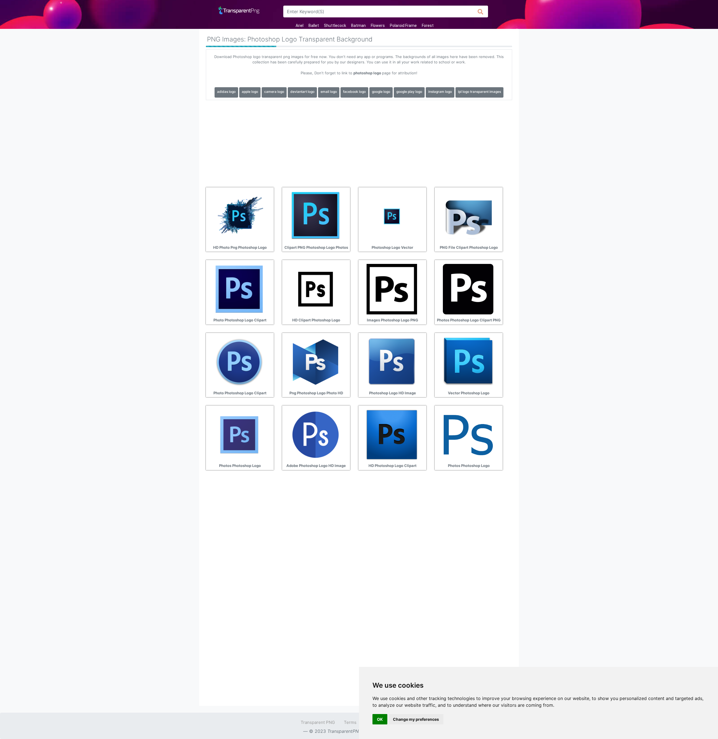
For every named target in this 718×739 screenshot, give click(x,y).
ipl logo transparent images (479, 91)
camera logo (274, 91)
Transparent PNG (318, 722)
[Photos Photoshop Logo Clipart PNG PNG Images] (468, 289)
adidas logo (226, 91)
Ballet (314, 25)
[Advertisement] (359, 141)
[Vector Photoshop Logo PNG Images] (468, 361)
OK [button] (380, 719)
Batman (358, 25)
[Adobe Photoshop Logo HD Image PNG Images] (315, 434)
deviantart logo (302, 91)
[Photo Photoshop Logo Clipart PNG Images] (239, 289)
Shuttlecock (335, 25)
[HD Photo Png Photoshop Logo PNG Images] (239, 216)
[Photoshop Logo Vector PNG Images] (392, 216)
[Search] (480, 11)
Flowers (378, 25)
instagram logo (440, 91)
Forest (428, 25)
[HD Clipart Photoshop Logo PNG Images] (315, 289)
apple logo (250, 91)
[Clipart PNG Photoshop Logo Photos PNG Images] (315, 216)
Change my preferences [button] (416, 719)
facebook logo (354, 91)
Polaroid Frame (403, 25)
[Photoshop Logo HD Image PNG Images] (392, 361)
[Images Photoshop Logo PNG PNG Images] (392, 289)
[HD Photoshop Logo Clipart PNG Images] (392, 434)
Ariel (299, 25)
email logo (329, 91)
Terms (350, 722)
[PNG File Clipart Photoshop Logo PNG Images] (468, 216)
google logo (381, 91)
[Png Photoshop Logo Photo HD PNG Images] (315, 361)
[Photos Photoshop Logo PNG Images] (239, 434)
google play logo (409, 91)
